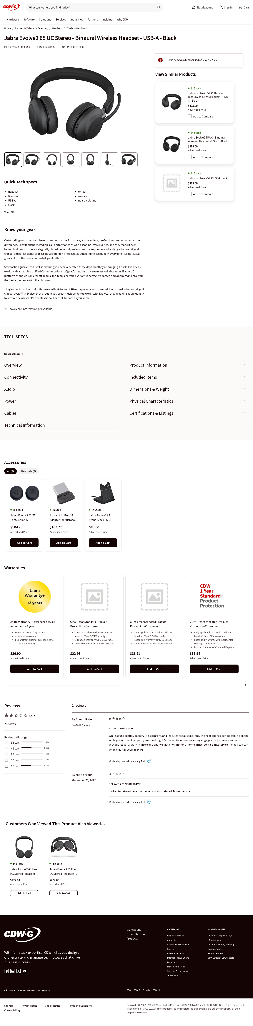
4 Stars (15, 748)
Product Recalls (215, 949)
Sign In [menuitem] (228, 7)
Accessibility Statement (178, 944)
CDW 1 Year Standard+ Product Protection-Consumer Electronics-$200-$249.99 (209, 624)
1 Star (14, 766)
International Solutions (178, 957)
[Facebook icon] (6, 972)
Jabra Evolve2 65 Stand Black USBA (100, 518)
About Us (171, 940)
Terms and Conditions (80, 1005)
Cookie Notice (52, 1005)
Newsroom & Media (176, 966)
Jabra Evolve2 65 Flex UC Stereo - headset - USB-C (62, 871)
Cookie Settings (12, 1010)
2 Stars (15, 760)
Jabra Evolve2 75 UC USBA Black (207, 178)
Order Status (134, 934)
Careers (170, 949)
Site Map (9, 1005)
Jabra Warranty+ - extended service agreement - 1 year (32, 624)
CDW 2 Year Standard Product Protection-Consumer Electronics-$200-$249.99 (88, 624)
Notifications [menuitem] (205, 7)
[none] (12, 19)
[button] (243, 7)
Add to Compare (203, 116)
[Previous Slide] (240, 685)
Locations (172, 962)
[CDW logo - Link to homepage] (10, 7)
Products (132, 938)
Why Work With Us (175, 935)
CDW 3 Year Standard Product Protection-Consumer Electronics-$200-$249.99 (148, 624)
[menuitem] (194, 7)
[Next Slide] (245, 685)
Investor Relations (175, 953)
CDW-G (137, 990)
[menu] (202, 7)
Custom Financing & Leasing (221, 944)
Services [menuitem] (61, 19)
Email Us (46, 990)
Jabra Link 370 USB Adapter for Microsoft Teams (63, 518)
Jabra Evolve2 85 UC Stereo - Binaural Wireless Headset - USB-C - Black (208, 96)
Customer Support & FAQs (220, 935)
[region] (126, 515)
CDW (128, 990)
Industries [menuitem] (76, 19)
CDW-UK (156, 990)
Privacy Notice (29, 1005)
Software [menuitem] (29, 19)
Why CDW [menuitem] (123, 19)
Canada (146, 990)
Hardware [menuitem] (13, 19)
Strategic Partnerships (177, 971)
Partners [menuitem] (92, 19)
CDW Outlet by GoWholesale (221, 957)
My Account (133, 929)
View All (9, 212)
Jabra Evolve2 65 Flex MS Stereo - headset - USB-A (23, 871)
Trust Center (173, 975)
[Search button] (159, 7)
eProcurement (215, 940)
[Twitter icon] (18, 972)
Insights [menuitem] (107, 19)
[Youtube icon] (25, 972)
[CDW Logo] (10, 7)
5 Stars (15, 742)
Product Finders (215, 953)
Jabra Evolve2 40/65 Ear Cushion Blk (23, 518)
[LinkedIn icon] (12, 972)
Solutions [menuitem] (45, 19)
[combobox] (89, 7)
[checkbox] (190, 116)
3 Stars (15, 754)
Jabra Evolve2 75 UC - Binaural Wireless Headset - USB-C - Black (208, 139)
